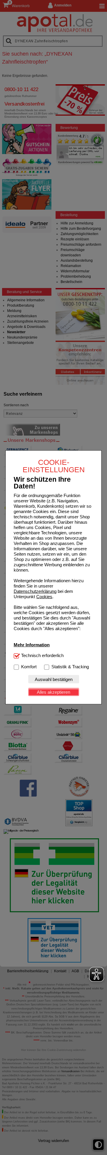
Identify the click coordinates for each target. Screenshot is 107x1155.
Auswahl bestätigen (54, 679)
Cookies (44, 596)
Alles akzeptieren (53, 692)
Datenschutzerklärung (35, 591)
